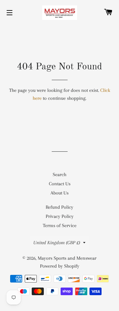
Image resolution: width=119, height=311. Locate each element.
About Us (59, 193)
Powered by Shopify (59, 266)
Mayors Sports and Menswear (67, 258)
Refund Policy (59, 207)
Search (59, 174)
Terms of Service (59, 225)
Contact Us (59, 184)
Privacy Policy (60, 216)
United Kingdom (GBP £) (56, 242)
